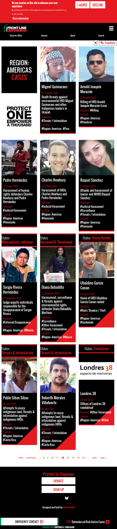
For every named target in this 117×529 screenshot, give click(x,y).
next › (95, 457)
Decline (97, 4)
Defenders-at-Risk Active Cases (85, 522)
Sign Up (58, 489)
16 (83, 457)
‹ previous (30, 457)
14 (73, 457)
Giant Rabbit (69, 507)
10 (52, 457)
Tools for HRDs (16, 35)
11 (57, 457)
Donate (44, 35)
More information (21, 18)
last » (103, 457)
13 (67, 457)
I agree (82, 4)
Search (101, 35)
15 (78, 457)
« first (20, 457)
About (72, 35)
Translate (110, 43)
